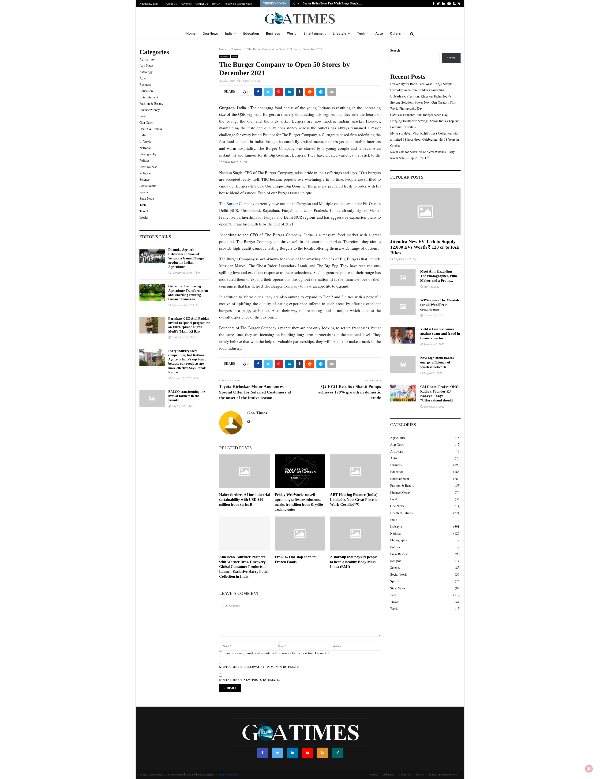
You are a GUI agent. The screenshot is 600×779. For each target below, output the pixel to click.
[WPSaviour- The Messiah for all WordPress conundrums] (403, 306)
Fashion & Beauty (151, 103)
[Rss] (322, 753)
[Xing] (337, 753)
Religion (145, 173)
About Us (171, 3)
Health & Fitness (150, 129)
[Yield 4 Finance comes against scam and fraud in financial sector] (403, 335)
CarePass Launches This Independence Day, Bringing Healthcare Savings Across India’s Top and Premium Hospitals (424, 120)
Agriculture (147, 59)
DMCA (216, 3)
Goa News (210, 33)
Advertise (186, 3)
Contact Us (201, 3)
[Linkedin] (292, 753)
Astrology (146, 72)
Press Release (148, 167)
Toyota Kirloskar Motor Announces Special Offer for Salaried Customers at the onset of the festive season (255, 392)
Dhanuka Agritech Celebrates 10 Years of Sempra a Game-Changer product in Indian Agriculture (186, 258)
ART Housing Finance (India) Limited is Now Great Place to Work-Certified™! (354, 499)
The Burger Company (237, 203)
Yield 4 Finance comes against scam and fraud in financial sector (440, 333)
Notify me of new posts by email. (249, 680)
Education (251, 33)
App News (146, 65)
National (145, 148)
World (291, 33)
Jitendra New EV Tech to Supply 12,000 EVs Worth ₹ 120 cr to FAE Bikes (424, 247)
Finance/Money (149, 110)
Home (190, 33)
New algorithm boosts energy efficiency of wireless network (437, 362)
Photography (147, 154)
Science (144, 179)
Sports (143, 192)
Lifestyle (339, 33)
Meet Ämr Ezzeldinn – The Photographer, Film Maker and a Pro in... (438, 276)
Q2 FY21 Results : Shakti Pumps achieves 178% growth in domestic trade (349, 392)
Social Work (147, 186)
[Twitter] (277, 753)
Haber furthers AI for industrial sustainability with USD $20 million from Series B (244, 499)
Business (273, 33)
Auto (379, 33)
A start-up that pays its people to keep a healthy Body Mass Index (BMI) (353, 562)
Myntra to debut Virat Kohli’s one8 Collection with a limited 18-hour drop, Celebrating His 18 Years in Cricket (424, 139)
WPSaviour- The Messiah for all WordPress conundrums (439, 304)
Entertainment (315, 33)
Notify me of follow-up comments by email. (259, 667)
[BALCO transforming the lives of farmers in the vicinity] (152, 398)
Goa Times (229, 80)
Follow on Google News (238, 3)
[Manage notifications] (589, 768)
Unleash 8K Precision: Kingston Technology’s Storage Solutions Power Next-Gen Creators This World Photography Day (423, 102)
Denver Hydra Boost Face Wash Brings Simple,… (332, 3)
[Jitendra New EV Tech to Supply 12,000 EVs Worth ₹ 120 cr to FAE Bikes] (425, 211)
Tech (361, 33)
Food (234, 56)
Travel (143, 211)
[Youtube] (307, 753)
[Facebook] (262, 753)
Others (395, 33)
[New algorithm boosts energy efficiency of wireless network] (403, 364)
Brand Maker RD (228, 774)
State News (146, 198)
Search (395, 50)
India (228, 33)
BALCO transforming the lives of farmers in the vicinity (186, 396)
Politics (144, 160)
